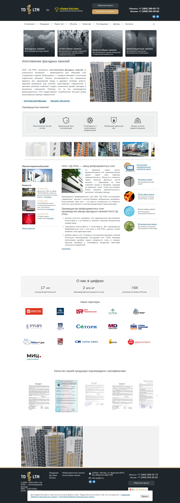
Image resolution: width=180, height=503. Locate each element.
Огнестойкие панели (73, 51)
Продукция (44, 24)
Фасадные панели (37, 49)
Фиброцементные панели (73, 473)
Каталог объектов (60, 101)
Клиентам (86, 24)
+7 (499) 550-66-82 (149, 11)
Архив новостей (28, 228)
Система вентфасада (35, 101)
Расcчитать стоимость (105, 11)
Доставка (53, 475)
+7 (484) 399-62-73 (149, 8)
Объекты (73, 24)
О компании (29, 24)
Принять (145, 496)
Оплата (52, 478)
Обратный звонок (105, 5)
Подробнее (48, 197)
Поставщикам (102, 24)
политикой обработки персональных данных (76, 497)
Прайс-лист (59, 24)
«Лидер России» (69, 8)
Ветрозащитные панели (140, 50)
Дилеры (116, 24)
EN (48, 10)
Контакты (129, 24)
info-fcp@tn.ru (98, 478)
